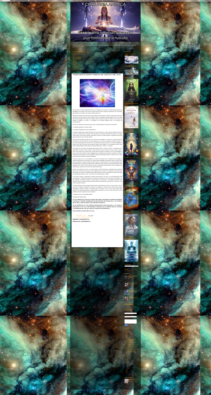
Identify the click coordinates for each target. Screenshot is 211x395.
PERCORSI (75, 62)
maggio (128, 362)
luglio (128, 359)
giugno (128, 361)
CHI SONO (74, 54)
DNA (79, 217)
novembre (128, 353)
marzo (128, 365)
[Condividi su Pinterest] (92, 215)
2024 (127, 332)
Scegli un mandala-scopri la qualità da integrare (133, 297)
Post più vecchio (118, 249)
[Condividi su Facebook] (91, 215)
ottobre (128, 355)
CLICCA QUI (91, 210)
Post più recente (76, 249)
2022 (127, 335)
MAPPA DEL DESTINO (76, 57)
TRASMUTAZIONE (89, 217)
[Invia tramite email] (88, 215)
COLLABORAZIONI (76, 66)
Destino (76, 217)
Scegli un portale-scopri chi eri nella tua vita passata (133, 284)
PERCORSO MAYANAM (77, 58)
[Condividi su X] (90, 215)
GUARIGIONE (83, 217)
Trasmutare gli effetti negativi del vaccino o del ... (132, 349)
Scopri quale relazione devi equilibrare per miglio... (131, 351)
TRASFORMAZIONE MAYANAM (78, 69)
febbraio (128, 366)
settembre (128, 356)
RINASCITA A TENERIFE (77, 65)
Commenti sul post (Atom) (80, 251)
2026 (127, 329)
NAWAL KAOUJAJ (134, 379)
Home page (75, 53)
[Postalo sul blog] (89, 215)
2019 (127, 371)
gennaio (128, 368)
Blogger (107, 387)
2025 (127, 331)
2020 (127, 370)
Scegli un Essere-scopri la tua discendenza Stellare (133, 291)
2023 (127, 334)
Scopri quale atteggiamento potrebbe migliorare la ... (131, 340)
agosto (128, 358)
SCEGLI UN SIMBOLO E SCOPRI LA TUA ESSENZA (133, 276)
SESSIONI (74, 61)
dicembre (128, 338)
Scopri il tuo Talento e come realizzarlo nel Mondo (131, 342)
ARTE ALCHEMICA (76, 67)
